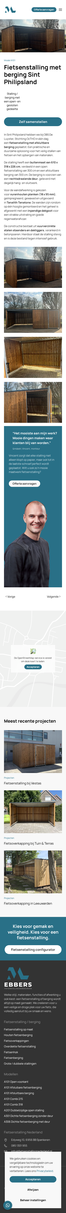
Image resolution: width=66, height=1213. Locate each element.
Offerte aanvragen (44, 9)
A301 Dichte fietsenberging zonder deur (28, 1116)
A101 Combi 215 (13, 1099)
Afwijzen (33, 1189)
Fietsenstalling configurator (33, 949)
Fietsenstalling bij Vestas (22, 783)
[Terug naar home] (10, 9)
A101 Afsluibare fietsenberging (23, 1087)
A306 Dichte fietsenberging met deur (27, 1121)
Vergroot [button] (33, 267)
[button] (60, 9)
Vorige (11, 596)
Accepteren (33, 666)
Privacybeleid (45, 1171)
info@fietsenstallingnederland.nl (31, 1151)
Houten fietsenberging (18, 1035)
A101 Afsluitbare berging (19, 1093)
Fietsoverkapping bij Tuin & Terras (29, 843)
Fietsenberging (13, 1058)
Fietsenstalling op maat (18, 1029)
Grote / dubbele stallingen (20, 1063)
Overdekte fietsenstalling (20, 1046)
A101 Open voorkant (16, 1081)
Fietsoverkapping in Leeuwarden (28, 903)
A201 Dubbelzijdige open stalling (24, 1110)
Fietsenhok (11, 1052)
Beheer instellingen (33, 1200)
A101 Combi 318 (13, 1104)
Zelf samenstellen (33, 122)
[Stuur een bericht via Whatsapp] (7, 1205)
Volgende (53, 596)
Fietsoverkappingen (16, 1041)
